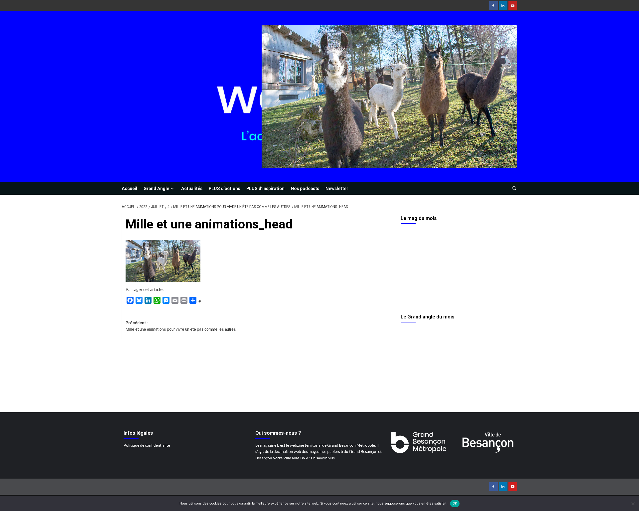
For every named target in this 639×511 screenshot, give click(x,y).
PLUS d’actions (224, 188)
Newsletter (336, 188)
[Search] (514, 188)
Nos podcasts (305, 188)
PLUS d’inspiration (265, 188)
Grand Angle (156, 188)
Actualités (191, 188)
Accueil (129, 188)
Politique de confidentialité (147, 445)
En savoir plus (323, 457)
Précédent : (181, 326)
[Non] (632, 503)
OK (455, 503)
